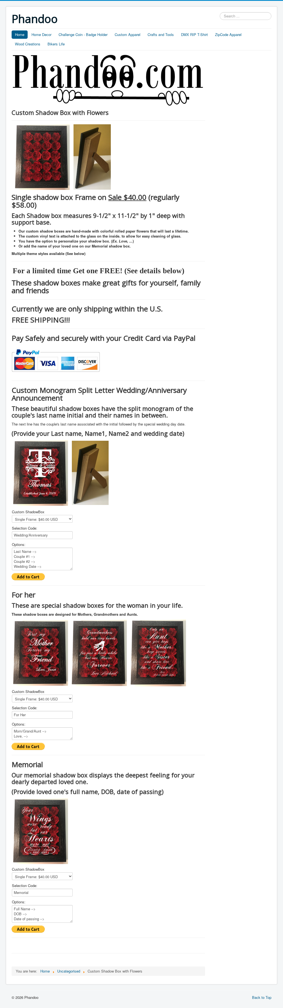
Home (19, 34)
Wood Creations (27, 44)
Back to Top (261, 997)
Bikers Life (56, 44)
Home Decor (41, 34)
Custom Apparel (127, 34)
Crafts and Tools (161, 34)
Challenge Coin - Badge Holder (83, 34)
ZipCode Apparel (228, 34)
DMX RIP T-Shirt (194, 34)
